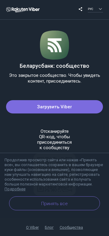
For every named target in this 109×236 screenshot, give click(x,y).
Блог (49, 227)
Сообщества (71, 227)
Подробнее (15, 189)
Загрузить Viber (54, 107)
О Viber (32, 227)
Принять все (54, 203)
